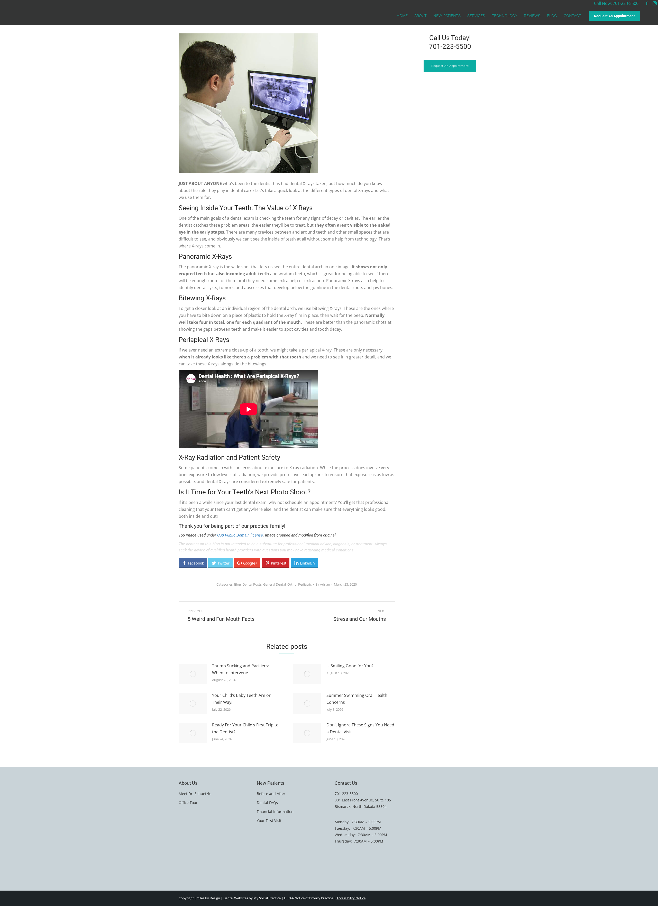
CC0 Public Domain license (240, 535)
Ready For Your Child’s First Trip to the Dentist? (245, 728)
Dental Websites (235, 898)
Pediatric (305, 584)
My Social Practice (267, 898)
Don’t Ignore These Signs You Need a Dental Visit (360, 728)
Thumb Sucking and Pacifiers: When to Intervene (240, 669)
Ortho (292, 584)
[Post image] (193, 674)
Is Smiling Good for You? (349, 666)
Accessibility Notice (350, 898)
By (322, 584)
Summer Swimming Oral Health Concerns (356, 698)
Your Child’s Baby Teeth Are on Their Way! (241, 698)
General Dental (274, 584)
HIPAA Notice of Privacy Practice (308, 898)
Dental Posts (252, 584)
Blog (237, 584)
